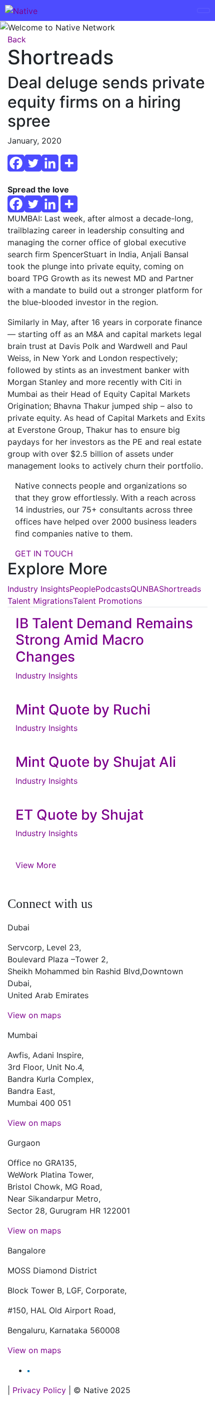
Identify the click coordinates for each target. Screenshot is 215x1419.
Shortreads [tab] (180, 589)
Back (17, 39)
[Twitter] (33, 163)
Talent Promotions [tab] (107, 601)
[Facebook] (16, 163)
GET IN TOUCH (44, 553)
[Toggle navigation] (203, 10)
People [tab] (83, 589)
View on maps (34, 1015)
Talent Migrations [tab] (40, 601)
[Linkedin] (50, 163)
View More (36, 865)
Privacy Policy (39, 1390)
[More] (69, 163)
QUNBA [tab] (144, 589)
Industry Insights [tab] (39, 589)
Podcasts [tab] (113, 589)
